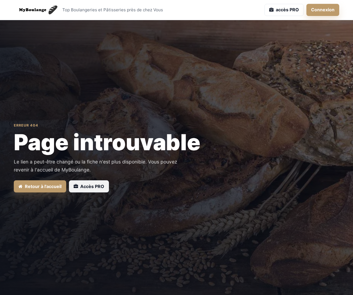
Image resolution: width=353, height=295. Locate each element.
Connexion (323, 9)
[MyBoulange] (36, 10)
